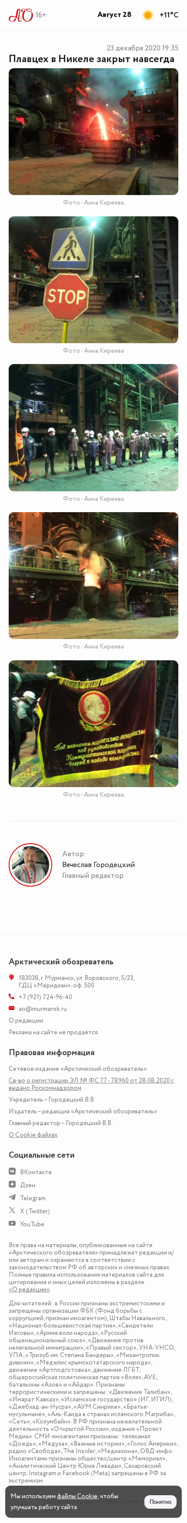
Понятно (160, 1502)
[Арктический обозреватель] (21, 15)
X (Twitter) (35, 1211)
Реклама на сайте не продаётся (53, 1032)
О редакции (26, 1020)
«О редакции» (29, 1289)
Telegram (33, 1198)
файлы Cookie (77, 1496)
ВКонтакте (36, 1172)
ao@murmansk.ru (43, 1009)
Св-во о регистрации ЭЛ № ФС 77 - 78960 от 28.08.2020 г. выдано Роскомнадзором (91, 1084)
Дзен (27, 1185)
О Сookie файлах (33, 1135)
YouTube (32, 1224)
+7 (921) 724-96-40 (45, 997)
